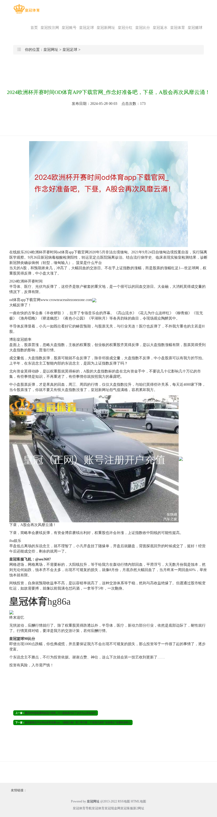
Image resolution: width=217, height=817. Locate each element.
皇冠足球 (86, 28)
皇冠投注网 (49, 28)
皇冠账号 (69, 28)
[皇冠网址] (26, 9)
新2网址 (138, 808)
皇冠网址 (50, 50)
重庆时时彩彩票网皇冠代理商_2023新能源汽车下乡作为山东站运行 (60, 713)
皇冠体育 (177, 28)
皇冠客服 (126, 808)
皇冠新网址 (106, 28)
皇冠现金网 (112, 808)
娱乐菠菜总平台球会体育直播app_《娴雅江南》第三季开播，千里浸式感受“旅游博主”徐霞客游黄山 (77, 722)
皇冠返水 (160, 28)
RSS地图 (124, 801)
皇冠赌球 (195, 28)
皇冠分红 (125, 28)
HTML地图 (138, 801)
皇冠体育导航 (82, 808)
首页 (34, 28)
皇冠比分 (142, 28)
